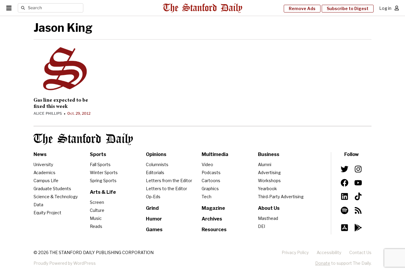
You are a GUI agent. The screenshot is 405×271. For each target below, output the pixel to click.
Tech (206, 196)
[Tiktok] (358, 196)
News (40, 154)
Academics (44, 172)
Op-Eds (153, 196)
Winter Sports (104, 172)
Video (207, 164)
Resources (214, 229)
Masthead (268, 218)
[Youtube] (358, 183)
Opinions (156, 154)
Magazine (213, 208)
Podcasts (211, 172)
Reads (96, 226)
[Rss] (358, 210)
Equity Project (47, 212)
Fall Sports (100, 164)
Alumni (264, 164)
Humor (154, 219)
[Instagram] (358, 169)
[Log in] (396, 8)
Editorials (155, 172)
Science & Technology (56, 196)
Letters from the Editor (169, 180)
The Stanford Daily (83, 139)
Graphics (210, 188)
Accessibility (329, 252)
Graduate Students (52, 188)
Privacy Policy (295, 252)
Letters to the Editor (166, 188)
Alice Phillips (48, 113)
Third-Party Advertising (281, 196)
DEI (261, 226)
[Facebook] (344, 183)
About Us (269, 208)
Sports (98, 154)
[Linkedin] (344, 196)
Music (96, 218)
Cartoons (211, 180)
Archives (212, 219)
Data (38, 204)
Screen (97, 202)
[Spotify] (344, 210)
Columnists (157, 164)
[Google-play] (358, 227)
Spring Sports (103, 180)
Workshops (269, 180)
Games (154, 229)
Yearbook (267, 188)
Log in (385, 8)
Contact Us (360, 252)
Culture (97, 210)
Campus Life (46, 180)
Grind (152, 208)
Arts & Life (103, 192)
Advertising (269, 172)
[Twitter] (344, 169)
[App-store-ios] (344, 227)
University (43, 164)
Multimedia (215, 154)
